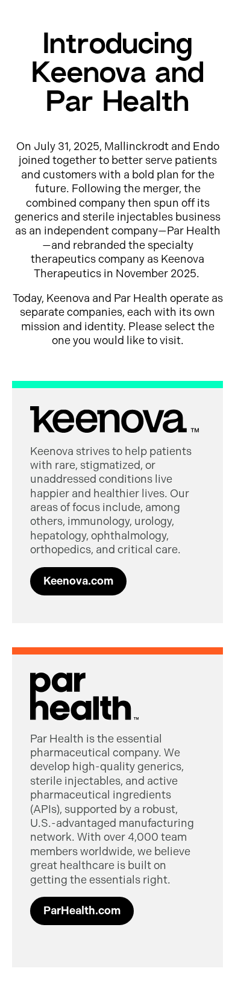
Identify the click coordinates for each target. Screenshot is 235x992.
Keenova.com (78, 581)
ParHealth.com (82, 910)
